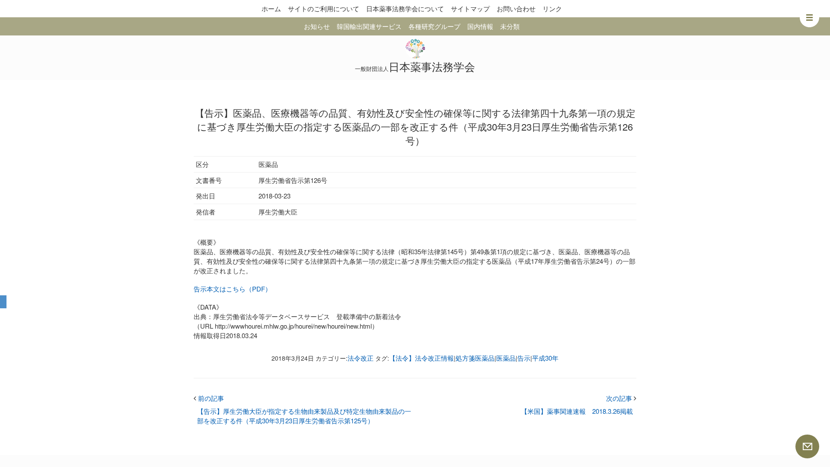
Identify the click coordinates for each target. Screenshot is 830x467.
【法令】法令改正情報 (421, 357)
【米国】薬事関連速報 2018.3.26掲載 (577, 411)
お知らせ (317, 26)
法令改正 (361, 357)
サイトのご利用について (323, 8)
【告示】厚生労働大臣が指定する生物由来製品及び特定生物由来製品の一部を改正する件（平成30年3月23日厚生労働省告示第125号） (304, 415)
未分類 (510, 26)
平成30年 (545, 357)
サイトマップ (470, 8)
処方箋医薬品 (475, 357)
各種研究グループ (434, 26)
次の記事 (621, 398)
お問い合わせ (516, 8)
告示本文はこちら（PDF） (232, 288)
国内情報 (480, 26)
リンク (552, 8)
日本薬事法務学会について (405, 8)
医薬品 (506, 357)
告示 (523, 357)
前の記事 (209, 398)
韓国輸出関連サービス (369, 26)
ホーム (271, 8)
